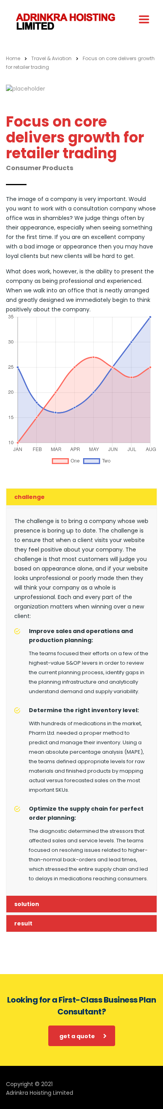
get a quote (77, 1036)
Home (13, 58)
